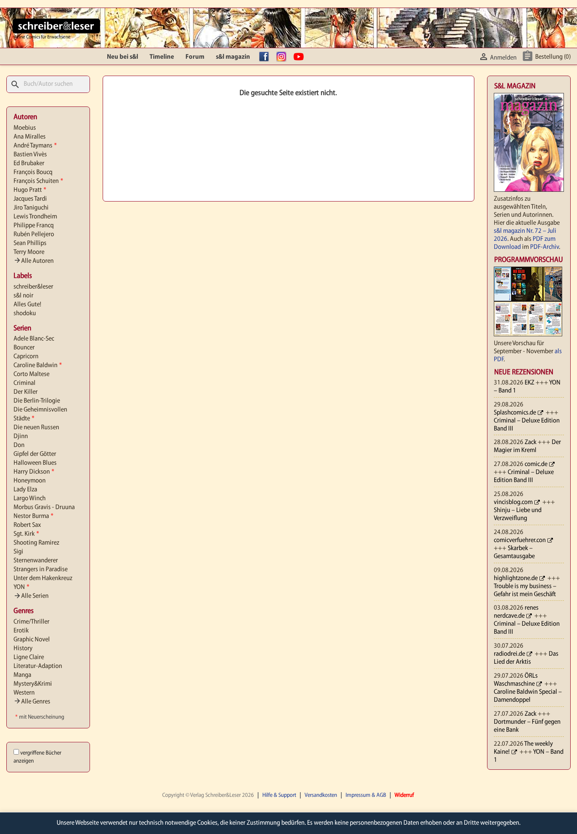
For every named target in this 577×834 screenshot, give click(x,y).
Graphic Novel (32, 639)
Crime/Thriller (31, 622)
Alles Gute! (27, 304)
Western (24, 693)
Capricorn (26, 356)
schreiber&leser (33, 286)
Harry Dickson (34, 472)
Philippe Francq (34, 225)
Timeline (162, 57)
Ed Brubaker (29, 163)
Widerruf (404, 795)
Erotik (21, 630)
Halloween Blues (35, 463)
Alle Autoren (34, 261)
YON (21, 587)
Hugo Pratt (30, 190)
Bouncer (24, 347)
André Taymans (35, 145)
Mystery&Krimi (33, 684)
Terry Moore (29, 252)
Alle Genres (32, 701)
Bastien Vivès (30, 154)
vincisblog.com (513, 502)
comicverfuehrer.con (520, 540)
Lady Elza (25, 489)
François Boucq (33, 172)
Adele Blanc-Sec (34, 338)
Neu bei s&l (122, 57)
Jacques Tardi (30, 199)
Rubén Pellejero (34, 234)
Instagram (283, 57)
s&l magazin (233, 57)
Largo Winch (30, 498)
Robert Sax (27, 525)
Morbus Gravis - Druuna (44, 507)
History (23, 648)
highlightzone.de (516, 578)
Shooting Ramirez (36, 543)
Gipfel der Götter (35, 454)
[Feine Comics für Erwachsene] (56, 25)
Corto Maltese (31, 374)
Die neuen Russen (36, 427)
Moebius (25, 128)
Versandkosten (321, 795)
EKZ (529, 382)
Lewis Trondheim (35, 216)
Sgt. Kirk (26, 534)
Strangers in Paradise (41, 569)
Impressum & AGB (366, 795)
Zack (530, 442)
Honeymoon (30, 480)
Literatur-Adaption (38, 666)
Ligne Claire (29, 657)
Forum (194, 57)
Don (19, 445)
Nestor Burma (33, 516)
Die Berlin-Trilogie (37, 401)
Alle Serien (31, 596)
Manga (22, 675)
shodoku (25, 313)
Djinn (21, 436)
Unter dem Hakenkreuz (43, 578)
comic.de (536, 464)
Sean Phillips (30, 243)
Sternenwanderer (36, 560)
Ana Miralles (30, 137)
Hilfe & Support (279, 795)
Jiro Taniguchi (31, 207)
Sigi (18, 551)
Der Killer (26, 392)
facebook (266, 57)
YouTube (301, 57)
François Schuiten (38, 181)
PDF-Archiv (544, 247)
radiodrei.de (509, 654)
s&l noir (23, 295)
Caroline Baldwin (38, 365)
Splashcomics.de (515, 412)
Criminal (24, 383)
